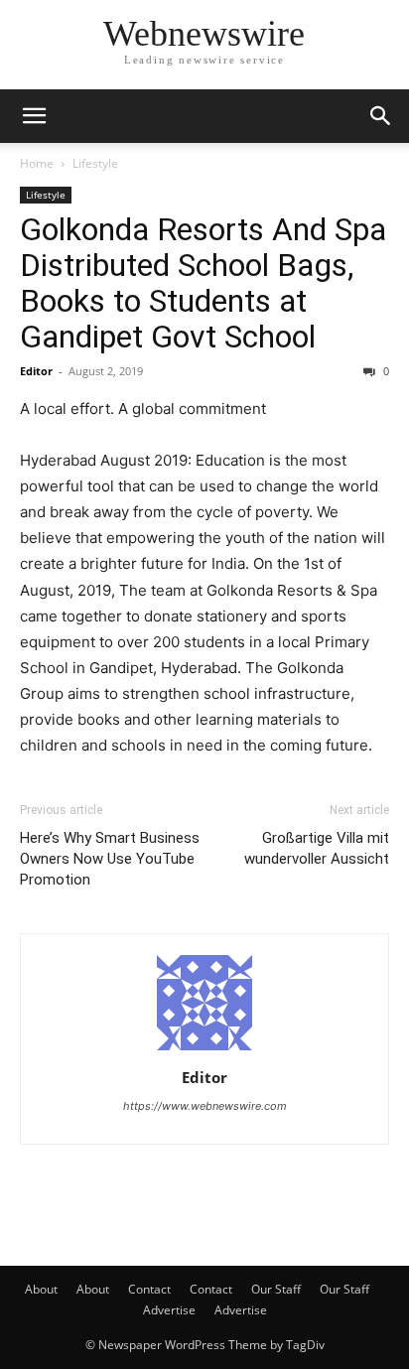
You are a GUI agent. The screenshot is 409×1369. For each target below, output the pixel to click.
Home (37, 163)
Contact (149, 1289)
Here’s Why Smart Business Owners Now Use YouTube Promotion (110, 859)
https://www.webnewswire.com (205, 1106)
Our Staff (276, 1289)
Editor (36, 370)
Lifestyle (95, 163)
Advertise (169, 1309)
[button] (34, 116)
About (41, 1289)
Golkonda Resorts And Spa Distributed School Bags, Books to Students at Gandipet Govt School (203, 282)
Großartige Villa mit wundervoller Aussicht (316, 848)
